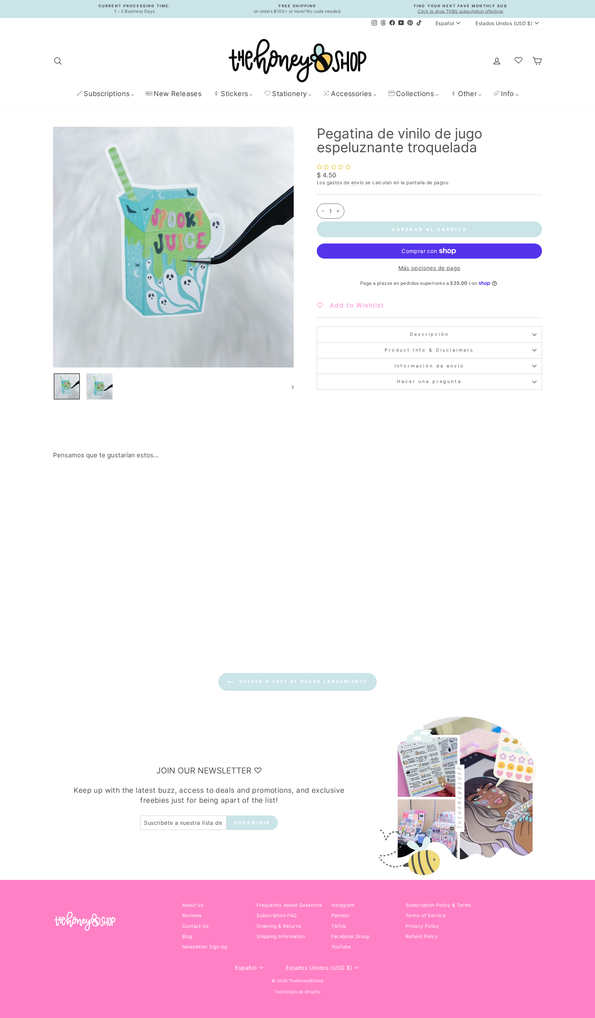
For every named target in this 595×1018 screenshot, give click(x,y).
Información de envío (429, 365)
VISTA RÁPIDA (111, 584)
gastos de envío (345, 182)
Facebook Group (350, 936)
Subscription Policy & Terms (438, 905)
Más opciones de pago (429, 267)
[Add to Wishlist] (161, 484)
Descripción (429, 334)
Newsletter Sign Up (204, 946)
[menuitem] (105, 93)
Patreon (340, 915)
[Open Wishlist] (518, 60)
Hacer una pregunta (429, 381)
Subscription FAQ (276, 915)
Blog (187, 936)
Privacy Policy (422, 926)
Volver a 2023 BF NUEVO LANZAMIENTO (302, 681)
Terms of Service (426, 915)
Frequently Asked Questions (289, 905)
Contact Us (195, 926)
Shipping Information (281, 936)
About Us (192, 905)
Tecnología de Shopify (297, 991)
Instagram (343, 905)
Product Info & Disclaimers (429, 350)
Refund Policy (422, 936)
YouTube (341, 946)
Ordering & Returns (279, 926)
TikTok (338, 926)
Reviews (192, 915)
